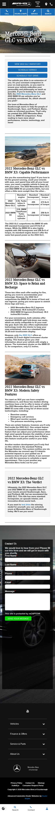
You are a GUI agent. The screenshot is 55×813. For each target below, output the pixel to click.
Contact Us (30, 783)
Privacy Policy (16, 783)
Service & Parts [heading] (18, 744)
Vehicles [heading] (14, 724)
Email (8, 582)
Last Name (11, 564)
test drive (26, 504)
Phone (9, 573)
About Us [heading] (14, 754)
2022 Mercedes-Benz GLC (28, 94)
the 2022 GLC (25, 335)
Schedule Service (27, 69)
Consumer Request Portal (33, 786)
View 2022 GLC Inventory (27, 64)
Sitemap (41, 783)
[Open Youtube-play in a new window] (27, 711)
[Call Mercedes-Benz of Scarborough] (51, 4)
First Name (11, 555)
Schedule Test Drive (27, 75)
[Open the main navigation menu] (4, 4)
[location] (46, 4)
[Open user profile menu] (47, 809)
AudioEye (15, 786)
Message (10, 591)
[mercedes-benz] (29, 4)
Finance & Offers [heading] (18, 734)
